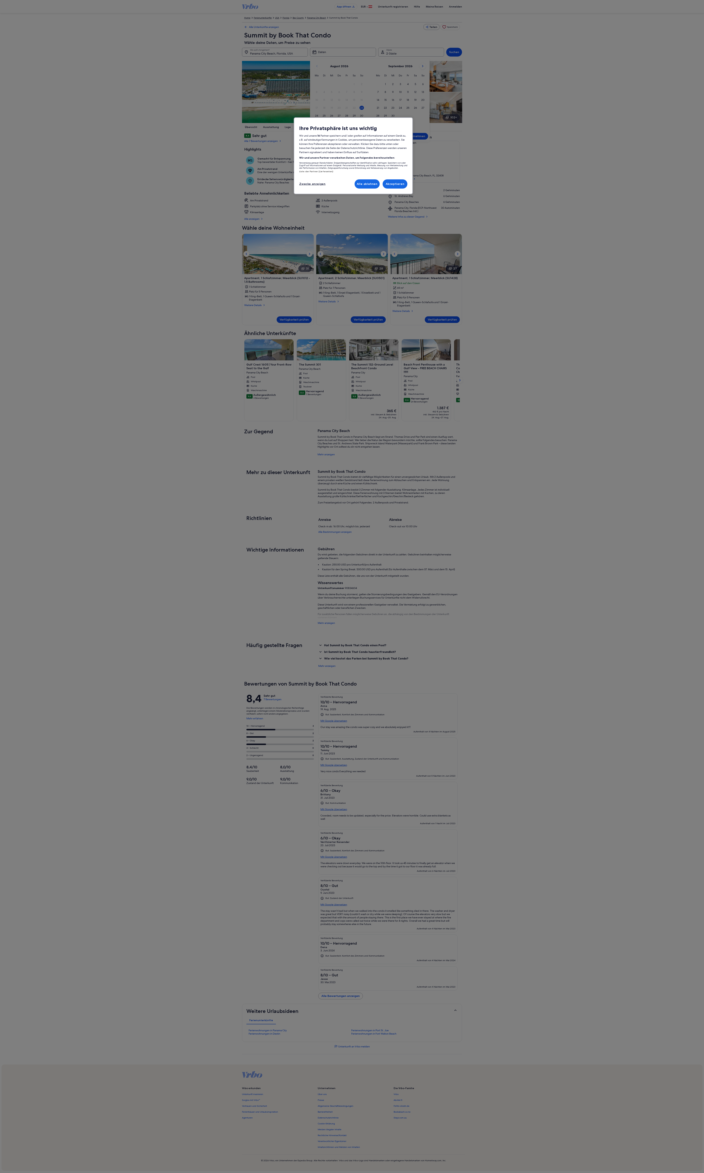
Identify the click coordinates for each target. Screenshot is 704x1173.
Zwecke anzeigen (312, 184)
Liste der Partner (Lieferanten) (316, 171)
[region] (353, 155)
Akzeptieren (395, 184)
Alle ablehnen (367, 184)
